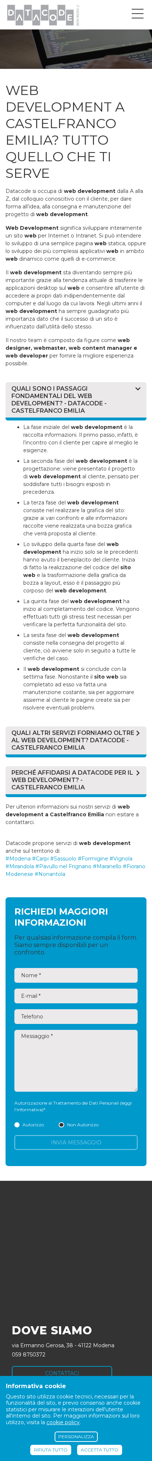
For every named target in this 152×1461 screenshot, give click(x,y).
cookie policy (63, 1422)
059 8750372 (28, 1354)
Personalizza (76, 1436)
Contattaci (62, 1373)
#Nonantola (50, 874)
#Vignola (121, 858)
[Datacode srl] (43, 15)
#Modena (18, 858)
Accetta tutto (99, 1450)
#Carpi (40, 858)
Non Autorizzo (82, 1124)
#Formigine (93, 858)
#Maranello (107, 866)
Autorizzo (33, 1124)
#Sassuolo (63, 858)
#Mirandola (20, 866)
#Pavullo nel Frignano (63, 866)
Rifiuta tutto (51, 1450)
